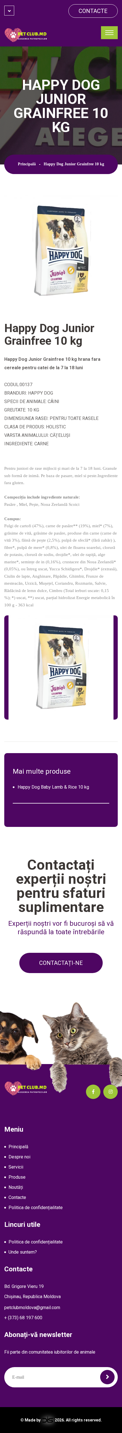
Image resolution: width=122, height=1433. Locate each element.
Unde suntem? (23, 1252)
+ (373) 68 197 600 (23, 1317)
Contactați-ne (61, 963)
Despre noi (19, 1157)
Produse (17, 1177)
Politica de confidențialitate (36, 1207)
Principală (27, 164)
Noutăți (16, 1187)
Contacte (93, 11)
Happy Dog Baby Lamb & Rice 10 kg (53, 787)
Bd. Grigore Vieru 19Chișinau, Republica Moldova (32, 1291)
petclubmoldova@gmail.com (32, 1307)
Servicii (16, 1167)
